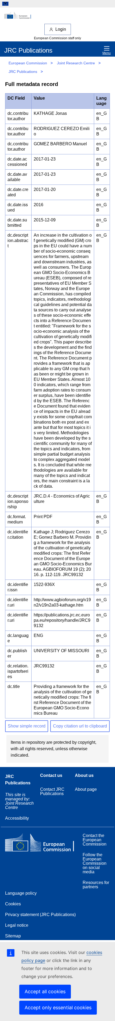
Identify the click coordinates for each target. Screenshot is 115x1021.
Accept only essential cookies (58, 1007)
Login (60, 29)
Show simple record (26, 726)
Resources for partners (96, 884)
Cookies (13, 904)
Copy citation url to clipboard (80, 726)
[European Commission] (57, 15)
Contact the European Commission (94, 839)
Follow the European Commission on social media (94, 863)
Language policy (21, 893)
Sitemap (13, 936)
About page (86, 789)
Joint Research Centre (76, 63)
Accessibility (17, 818)
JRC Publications (23, 71)
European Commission (28, 63)
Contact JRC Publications (52, 791)
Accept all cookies (45, 991)
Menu (106, 53)
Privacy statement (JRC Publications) (40, 914)
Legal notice (16, 925)
